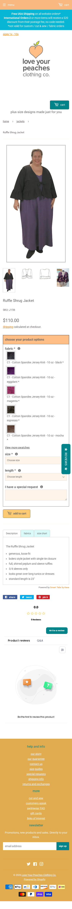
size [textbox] (15, 454)
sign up (63, 846)
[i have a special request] (41, 486)
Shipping (8, 326)
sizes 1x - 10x (11, 34)
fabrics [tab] (27, 533)
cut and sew (36, 798)
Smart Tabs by (57, 587)
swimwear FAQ (36, 808)
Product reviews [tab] (19, 640)
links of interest (36, 818)
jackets (21, 121)
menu (11, 4)
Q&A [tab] (40, 640)
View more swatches (17, 447)
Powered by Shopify (34, 879)
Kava (67, 587)
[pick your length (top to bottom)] (19, 470)
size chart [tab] (42, 533)
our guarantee (36, 758)
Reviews (66, 459)
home (6, 121)
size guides (36, 768)
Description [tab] (12, 533)
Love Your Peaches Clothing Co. (39, 875)
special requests (36, 774)
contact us (36, 763)
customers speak (36, 803)
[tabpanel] (36, 561)
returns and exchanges (36, 784)
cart (62, 104)
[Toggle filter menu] (62, 650)
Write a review (57, 630)
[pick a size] (16, 454)
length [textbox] (28, 470)
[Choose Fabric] (18, 348)
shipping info (36, 779)
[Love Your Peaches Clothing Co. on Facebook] (35, 864)
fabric (18, 348)
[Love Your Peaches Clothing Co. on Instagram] (41, 864)
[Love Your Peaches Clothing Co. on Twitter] (29, 864)
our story (36, 753)
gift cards (36, 813)
